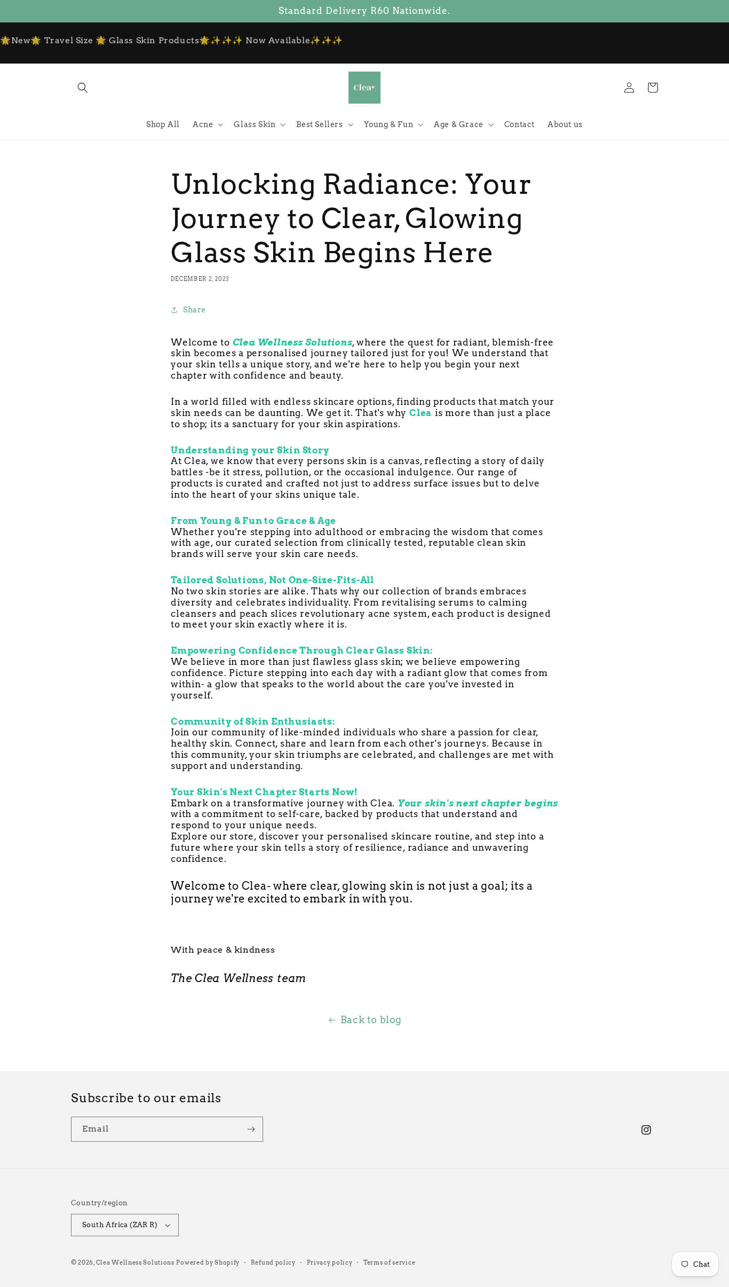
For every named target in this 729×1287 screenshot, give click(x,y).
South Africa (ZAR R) (119, 1225)
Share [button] (194, 309)
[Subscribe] (251, 1129)
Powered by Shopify (208, 1262)
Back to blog (371, 1019)
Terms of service (389, 1262)
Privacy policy (330, 1262)
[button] (82, 87)
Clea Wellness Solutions (135, 1262)
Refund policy (273, 1262)
